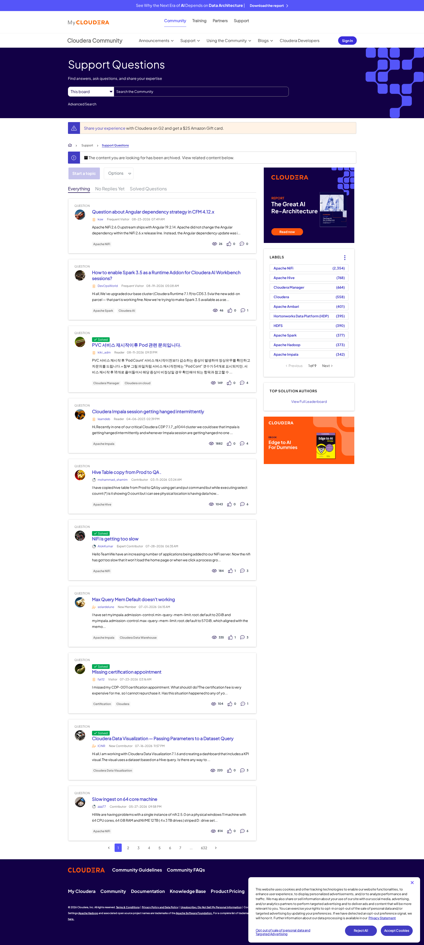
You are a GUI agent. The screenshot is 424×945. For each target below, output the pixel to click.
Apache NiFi (101, 244)
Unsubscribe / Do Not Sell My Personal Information (211, 907)
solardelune (106, 607)
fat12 (101, 679)
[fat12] (80, 669)
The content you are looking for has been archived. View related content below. (161, 157)
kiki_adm (104, 352)
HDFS (278, 325)
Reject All (361, 930)
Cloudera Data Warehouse (138, 637)
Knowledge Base (188, 891)
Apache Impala (103, 443)
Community (175, 20)
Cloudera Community (94, 40)
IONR (101, 746)
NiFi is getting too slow (115, 538)
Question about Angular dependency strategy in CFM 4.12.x (153, 211)
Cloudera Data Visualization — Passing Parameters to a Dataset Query (163, 738)
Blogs (263, 40)
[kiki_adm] (80, 342)
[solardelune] (80, 602)
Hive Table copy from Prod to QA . (126, 472)
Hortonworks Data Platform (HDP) (301, 316)
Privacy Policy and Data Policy (160, 907)
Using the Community (227, 40)
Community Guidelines (137, 870)
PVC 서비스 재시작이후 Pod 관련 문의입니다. (136, 345)
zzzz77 (102, 806)
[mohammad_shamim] (80, 475)
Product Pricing (228, 891)
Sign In (347, 40)
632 (204, 848)
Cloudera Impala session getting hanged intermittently (148, 411)
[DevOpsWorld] (80, 275)
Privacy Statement (382, 918)
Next (326, 365)
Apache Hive (102, 504)
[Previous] (109, 848)
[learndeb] (80, 415)
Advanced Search (82, 104)
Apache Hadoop (287, 344)
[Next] (216, 848)
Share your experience (105, 128)
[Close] (412, 882)
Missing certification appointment (126, 672)
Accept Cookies (397, 930)
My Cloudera (81, 891)
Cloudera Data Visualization (112, 770)
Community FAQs (186, 870)
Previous (296, 365)
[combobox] (201, 92)
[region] (334, 910)
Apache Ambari (286, 306)
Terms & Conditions (128, 907)
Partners (220, 20)
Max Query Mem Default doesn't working (133, 599)
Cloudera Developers (299, 40)
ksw (100, 219)
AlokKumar (105, 546)
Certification (102, 704)
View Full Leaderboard (309, 401)
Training (199, 20)
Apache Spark (103, 310)
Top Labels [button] (342, 253)
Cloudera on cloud (137, 383)
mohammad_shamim (113, 479)
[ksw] (80, 215)
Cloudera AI (127, 310)
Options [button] (115, 173)
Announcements (154, 40)
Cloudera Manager (106, 383)
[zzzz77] (80, 802)
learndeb (104, 419)
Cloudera (122, 704)
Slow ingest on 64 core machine (124, 799)
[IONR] (80, 735)
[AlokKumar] (80, 536)
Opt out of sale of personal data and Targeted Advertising (283, 932)
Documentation (148, 891)
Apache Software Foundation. (194, 913)
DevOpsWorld (108, 286)
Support (241, 20)
